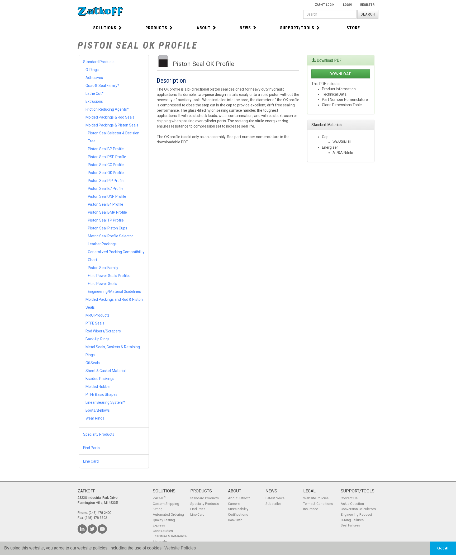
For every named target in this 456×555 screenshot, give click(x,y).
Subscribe (273, 504)
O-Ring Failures (352, 520)
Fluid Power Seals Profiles (109, 276)
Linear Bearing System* (105, 402)
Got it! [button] (443, 548)
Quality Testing (164, 520)
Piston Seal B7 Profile (106, 188)
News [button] (245, 27)
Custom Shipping (166, 504)
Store (353, 27)
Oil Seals (93, 363)
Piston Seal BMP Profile (107, 212)
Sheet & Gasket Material (106, 371)
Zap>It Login (325, 5)
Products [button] (156, 27)
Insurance (310, 509)
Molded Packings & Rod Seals (110, 117)
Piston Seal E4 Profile (105, 204)
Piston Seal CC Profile (106, 165)
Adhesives (94, 78)
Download (341, 74)
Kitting (158, 509)
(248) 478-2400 (100, 513)
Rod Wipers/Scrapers (103, 331)
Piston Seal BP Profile (106, 149)
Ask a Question (352, 504)
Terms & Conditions (318, 504)
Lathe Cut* (94, 93)
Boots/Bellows (98, 410)
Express (159, 525)
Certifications (238, 514)
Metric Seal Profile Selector (110, 236)
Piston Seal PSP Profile (107, 157)
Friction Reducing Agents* (107, 109)
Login (347, 5)
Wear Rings (95, 418)
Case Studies (163, 531)
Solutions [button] (104, 27)
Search (368, 14)
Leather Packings (102, 244)
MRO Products (98, 315)
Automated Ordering (168, 514)
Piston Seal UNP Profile (107, 196)
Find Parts (91, 448)
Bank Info (235, 520)
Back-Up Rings (98, 339)
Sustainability (238, 509)
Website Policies (316, 498)
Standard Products (99, 62)
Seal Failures (350, 525)
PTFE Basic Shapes (101, 394)
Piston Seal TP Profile (106, 220)
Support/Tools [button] (297, 27)
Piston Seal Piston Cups (107, 228)
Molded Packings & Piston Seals (112, 125)
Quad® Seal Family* (102, 85)
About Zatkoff (239, 498)
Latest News (274, 498)
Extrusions (94, 101)
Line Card (91, 461)
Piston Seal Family (103, 268)
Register (367, 5)
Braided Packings (100, 379)
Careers (234, 504)
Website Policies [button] (180, 548)
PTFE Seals (95, 323)
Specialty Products (98, 434)
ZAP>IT (159, 498)
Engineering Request (356, 514)
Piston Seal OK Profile (106, 173)
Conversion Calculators (358, 509)
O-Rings (92, 70)
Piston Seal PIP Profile (106, 180)
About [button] (204, 27)
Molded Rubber (98, 386)
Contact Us (349, 498)
